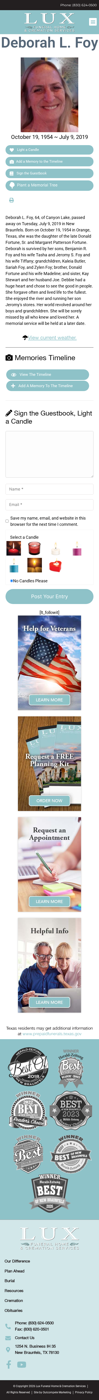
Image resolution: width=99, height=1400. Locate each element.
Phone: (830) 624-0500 (78, 5)
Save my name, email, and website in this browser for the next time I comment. (48, 521)
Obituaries (14, 1310)
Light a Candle (27, 150)
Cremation (14, 1301)
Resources (14, 1291)
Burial (10, 1281)
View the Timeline (35, 374)
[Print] (11, 200)
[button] (93, 22)
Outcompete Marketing (57, 1392)
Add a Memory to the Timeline (39, 161)
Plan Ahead (14, 1271)
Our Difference (17, 1261)
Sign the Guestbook (31, 173)
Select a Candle (24, 537)
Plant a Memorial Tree (37, 185)
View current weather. (52, 338)
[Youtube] (21, 1365)
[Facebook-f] (9, 1365)
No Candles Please (30, 580)
